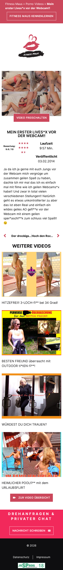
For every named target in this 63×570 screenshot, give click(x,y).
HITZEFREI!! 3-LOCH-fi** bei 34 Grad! (30, 302)
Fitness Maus (13, 4)
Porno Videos (35, 4)
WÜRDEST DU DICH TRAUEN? (24, 424)
